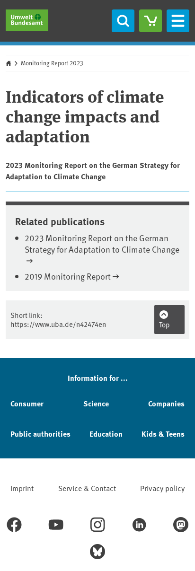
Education (106, 433)
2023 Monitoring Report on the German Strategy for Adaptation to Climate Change (102, 243)
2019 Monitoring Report (68, 276)
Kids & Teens (163, 433)
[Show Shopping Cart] (150, 20)
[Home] (27, 20)
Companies (166, 403)
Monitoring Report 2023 (52, 63)
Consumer (27, 403)
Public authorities (40, 433)
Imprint (22, 488)
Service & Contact (87, 488)
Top (164, 324)
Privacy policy (162, 488)
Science (96, 403)
